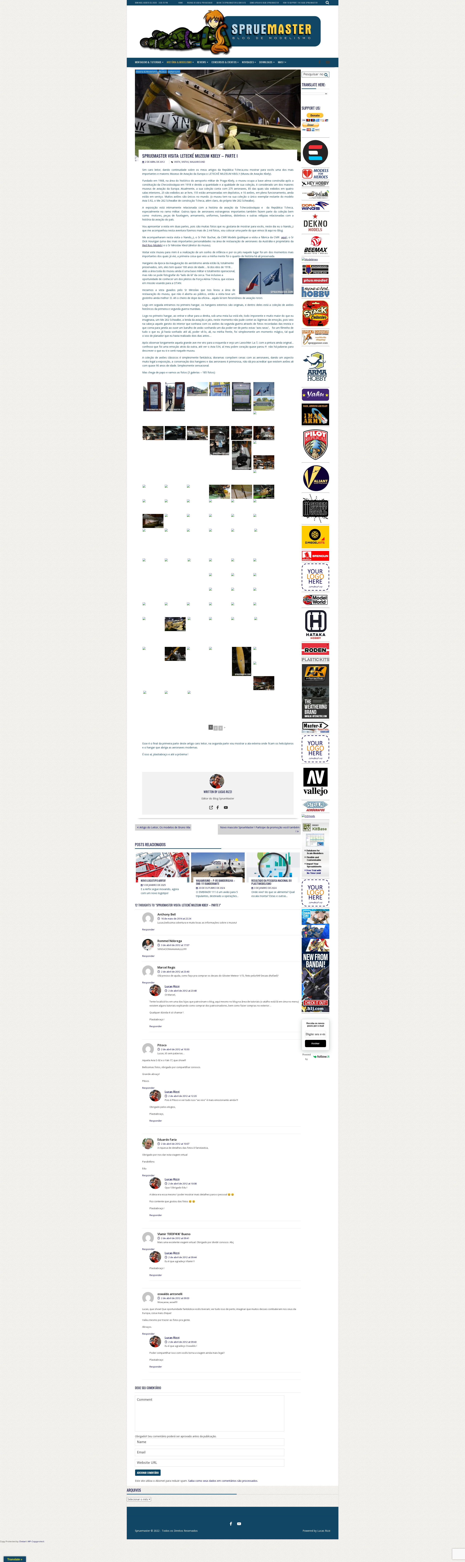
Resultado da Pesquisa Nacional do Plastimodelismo (271, 882)
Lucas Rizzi (225, 792)
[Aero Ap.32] (153, 654)
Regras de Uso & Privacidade (200, 2)
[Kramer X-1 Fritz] (197, 572)
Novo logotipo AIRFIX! (153, 880)
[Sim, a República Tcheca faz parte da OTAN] (263, 389)
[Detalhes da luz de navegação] (175, 492)
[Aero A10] (263, 595)
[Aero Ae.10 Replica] (153, 521)
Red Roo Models (152, 245)
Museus (162, 71)
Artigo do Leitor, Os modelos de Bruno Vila (165, 827)
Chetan (22, 1541)
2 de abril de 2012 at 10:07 (175, 1143)
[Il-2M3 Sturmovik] (175, 698)
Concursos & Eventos (224, 62)
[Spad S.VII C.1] (241, 506)
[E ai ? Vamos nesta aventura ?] (219, 389)
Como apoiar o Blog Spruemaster (264, 2)
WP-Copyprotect (36, 1541)
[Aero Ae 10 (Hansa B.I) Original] (197, 521)
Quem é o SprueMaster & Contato (231, 2)
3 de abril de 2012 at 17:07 (175, 945)
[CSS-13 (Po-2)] (263, 492)
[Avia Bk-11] (241, 521)
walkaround (174, 71)
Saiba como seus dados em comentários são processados (222, 1480)
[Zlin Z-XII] (219, 580)
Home (180, 2)
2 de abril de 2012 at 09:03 (175, 1298)
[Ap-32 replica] (263, 654)
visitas (185, 161)
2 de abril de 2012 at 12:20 (182, 1096)
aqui (283, 237)
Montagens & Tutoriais (148, 62)
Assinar (315, 1043)
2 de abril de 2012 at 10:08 (182, 1183)
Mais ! (281, 62)
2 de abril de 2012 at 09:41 (175, 1238)
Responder (148, 929)
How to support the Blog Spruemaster (300, 2)
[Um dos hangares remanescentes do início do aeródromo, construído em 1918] (263, 404)
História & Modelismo (179, 62)
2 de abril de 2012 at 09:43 (182, 1342)
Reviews (201, 62)
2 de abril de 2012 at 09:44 (182, 1257)
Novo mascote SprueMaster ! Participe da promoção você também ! (260, 829)
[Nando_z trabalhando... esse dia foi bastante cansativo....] (219, 624)
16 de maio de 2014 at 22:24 (176, 918)
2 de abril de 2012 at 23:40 (175, 971)
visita (177, 161)
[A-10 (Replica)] (175, 506)
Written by (211, 792)
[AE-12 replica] (241, 580)
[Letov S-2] (197, 492)
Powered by (306, 1056)
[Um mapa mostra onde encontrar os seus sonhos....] (241, 396)
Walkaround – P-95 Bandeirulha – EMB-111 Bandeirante (215, 882)
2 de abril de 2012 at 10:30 (175, 1049)
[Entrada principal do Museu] (197, 389)
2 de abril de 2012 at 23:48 (182, 990)
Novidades (248, 62)
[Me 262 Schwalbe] (263, 418)
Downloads (265, 62)
